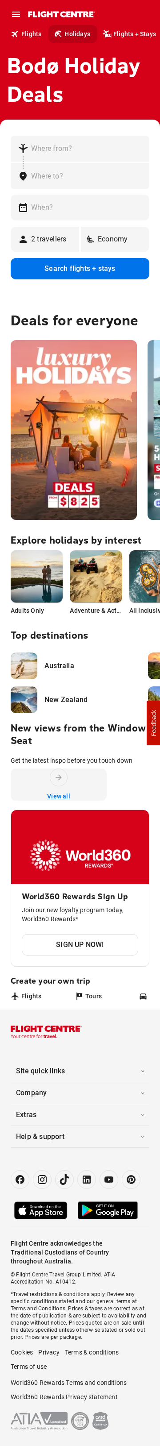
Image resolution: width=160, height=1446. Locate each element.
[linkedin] (86, 1179)
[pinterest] (131, 1179)
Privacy (48, 1352)
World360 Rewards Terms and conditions (69, 1382)
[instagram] (42, 1179)
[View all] (59, 777)
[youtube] (109, 1179)
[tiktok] (64, 1179)
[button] (153, 723)
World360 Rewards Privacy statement (64, 1396)
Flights (31, 33)
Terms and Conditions (38, 1308)
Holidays (77, 33)
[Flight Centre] (61, 14)
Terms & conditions (92, 1352)
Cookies (22, 1352)
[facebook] (20, 1179)
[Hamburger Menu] (16, 14)
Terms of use (29, 1366)
